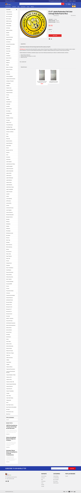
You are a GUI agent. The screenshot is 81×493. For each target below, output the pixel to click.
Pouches (7, 288)
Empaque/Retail (9, 113)
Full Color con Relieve (9, 131)
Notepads (8, 242)
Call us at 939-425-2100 (10, 478)
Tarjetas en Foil (8, 377)
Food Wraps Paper (9, 127)
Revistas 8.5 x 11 (9, 311)
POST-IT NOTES (8, 279)
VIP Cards (8, 409)
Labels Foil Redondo (9, 177)
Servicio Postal (8, 332)
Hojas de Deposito (9, 143)
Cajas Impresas (9, 101)
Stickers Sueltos (9, 348)
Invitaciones (8, 159)
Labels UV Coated (9, 191)
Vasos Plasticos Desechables (11, 407)
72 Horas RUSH (8, 25)
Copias (7, 97)
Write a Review (73, 15)
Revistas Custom (9, 313)
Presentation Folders (9, 290)
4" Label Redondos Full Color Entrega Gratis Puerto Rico (53, 82)
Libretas (7, 205)
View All (7, 419)
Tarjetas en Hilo (9, 379)
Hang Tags (8, 138)
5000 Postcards (55, 482)
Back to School (8, 57)
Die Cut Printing (9, 108)
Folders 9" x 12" (8, 122)
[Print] (51, 39)
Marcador (7, 53)
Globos (7, 136)
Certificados (8, 83)
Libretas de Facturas (9, 207)
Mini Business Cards (9, 233)
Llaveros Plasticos (9, 212)
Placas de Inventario (9, 272)
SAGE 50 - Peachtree (9, 318)
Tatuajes (7, 393)
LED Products (8, 200)
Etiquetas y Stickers (9, 117)
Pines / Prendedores (9, 267)
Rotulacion (8, 316)
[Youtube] (73, 6)
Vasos (7, 402)
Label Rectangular (9, 166)
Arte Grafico (8, 41)
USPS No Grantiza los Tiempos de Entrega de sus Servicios (11, 427)
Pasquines (8, 265)
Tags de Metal (8, 362)
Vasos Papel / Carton (9, 404)
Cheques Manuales (9, 90)
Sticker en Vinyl (8, 343)
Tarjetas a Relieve (9, 366)
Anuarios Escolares (9, 37)
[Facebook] (75, 6)
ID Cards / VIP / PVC (9, 150)
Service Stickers (9, 329)
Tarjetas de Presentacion (10, 369)
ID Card (7, 147)
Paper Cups (8, 258)
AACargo (32, 6)
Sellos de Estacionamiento (10, 325)
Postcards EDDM (9, 283)
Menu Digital (8, 230)
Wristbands (8, 46)
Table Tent (8, 355)
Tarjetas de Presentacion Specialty (10, 372)
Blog (18, 6)
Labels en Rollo (8, 173)
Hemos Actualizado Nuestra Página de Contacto (11, 439)
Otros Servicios (8, 251)
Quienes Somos (8, 6)
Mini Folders (8, 235)
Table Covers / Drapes (10, 352)
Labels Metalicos (9, 180)
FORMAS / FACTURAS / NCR (10, 129)
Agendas (7, 32)
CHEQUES (7, 85)
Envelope (7, 115)
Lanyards (7, 193)
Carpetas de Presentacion (10, 78)
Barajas (7, 64)
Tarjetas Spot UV (9, 388)
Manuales (7, 219)
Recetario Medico (9, 302)
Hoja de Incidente (9, 140)
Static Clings (8, 341)
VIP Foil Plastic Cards (9, 411)
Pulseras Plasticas (9, 297)
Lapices (7, 196)
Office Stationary (9, 246)
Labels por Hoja (8, 182)
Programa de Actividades (10, 295)
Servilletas (8, 334)
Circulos (7, 94)
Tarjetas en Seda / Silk (10, 381)
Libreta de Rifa (8, 203)
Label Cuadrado (9, 161)
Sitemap (42, 486)
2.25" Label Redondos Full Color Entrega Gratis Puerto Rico (42, 82)
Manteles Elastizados (10, 214)
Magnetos (8, 62)
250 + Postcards (9, 16)
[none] (33, 24)
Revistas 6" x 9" (8, 309)
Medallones (8, 228)
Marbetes (7, 221)
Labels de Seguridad (9, 170)
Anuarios (7, 34)
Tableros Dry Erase (9, 357)
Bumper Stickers (9, 39)
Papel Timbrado (9, 256)
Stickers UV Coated (9, 350)
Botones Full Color (9, 69)
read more (8, 434)
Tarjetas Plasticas (9, 386)
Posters (7, 286)
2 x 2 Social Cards (9, 14)
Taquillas (7, 364)
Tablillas (7, 359)
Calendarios (8, 55)
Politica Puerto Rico (9, 276)
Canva (28, 6)
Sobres (7, 339)
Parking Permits (9, 263)
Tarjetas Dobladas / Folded (10, 374)
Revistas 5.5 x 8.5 (9, 306)
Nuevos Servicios (9, 244)
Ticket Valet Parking (9, 397)
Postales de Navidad (9, 281)
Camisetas (8, 74)
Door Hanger (8, 110)
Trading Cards (8, 400)
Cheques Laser (8, 87)
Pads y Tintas (8, 253)
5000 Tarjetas (8, 23)
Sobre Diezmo (8, 336)
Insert (7, 154)
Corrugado (8, 99)
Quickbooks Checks (9, 299)
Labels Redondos (9, 184)
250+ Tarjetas (8, 18)
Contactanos (23, 6)
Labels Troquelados (9, 189)
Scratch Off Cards (9, 320)
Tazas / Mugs (8, 395)
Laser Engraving (9, 198)
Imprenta (7, 152)
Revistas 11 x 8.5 (9, 304)
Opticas (7, 249)
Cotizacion (14, 6)
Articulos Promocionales (10, 44)
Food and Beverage (9, 124)
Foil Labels (8, 120)
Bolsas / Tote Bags (9, 67)
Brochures (8, 71)
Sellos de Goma (8, 327)
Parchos (7, 260)
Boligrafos (8, 60)
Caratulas (8, 106)
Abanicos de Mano (9, 30)
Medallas (7, 226)
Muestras (7, 237)
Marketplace (8, 223)
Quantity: (50, 29)
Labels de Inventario (9, 168)
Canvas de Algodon (9, 76)
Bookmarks (8, 48)
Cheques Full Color (9, 92)
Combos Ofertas (9, 11)
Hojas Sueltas (8, 145)
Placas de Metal (9, 274)
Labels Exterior (8, 175)
